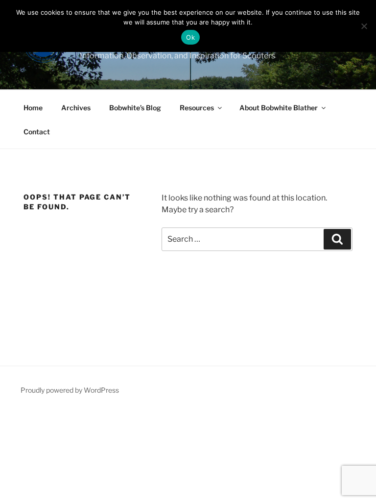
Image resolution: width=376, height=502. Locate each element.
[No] (364, 26)
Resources (197, 107)
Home (33, 107)
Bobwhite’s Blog (135, 107)
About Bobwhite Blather (278, 107)
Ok (190, 37)
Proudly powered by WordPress (70, 390)
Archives (76, 107)
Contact (37, 131)
